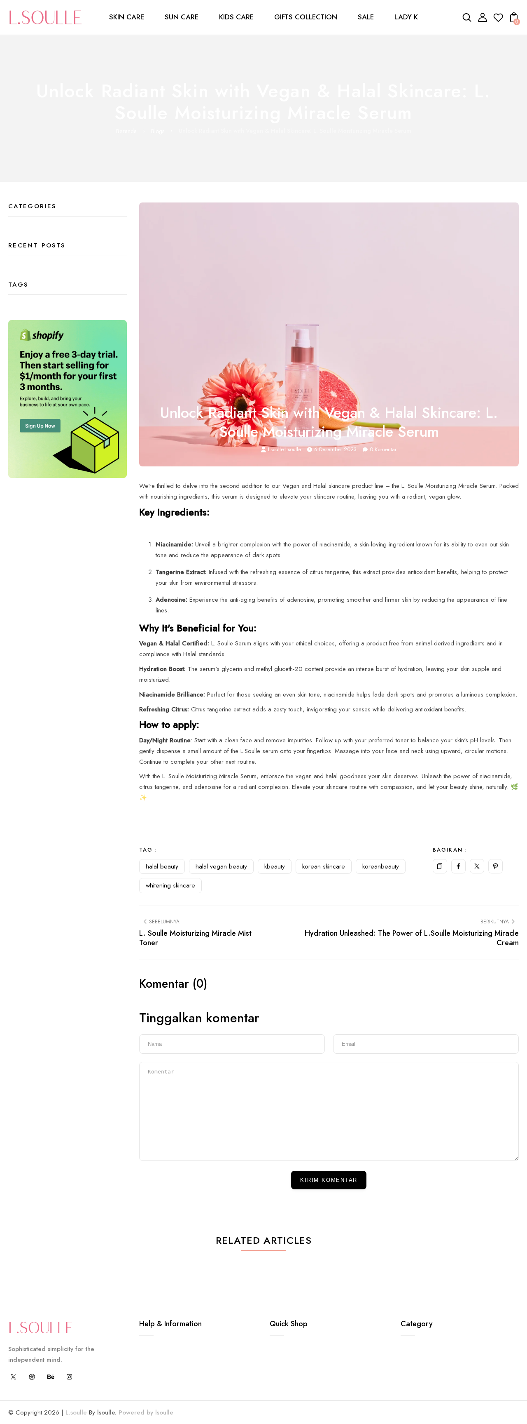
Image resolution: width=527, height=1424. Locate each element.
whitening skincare (170, 885)
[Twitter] (477, 866)
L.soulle (76, 1412)
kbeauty (274, 866)
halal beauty (162, 866)
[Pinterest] (495, 866)
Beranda (126, 131)
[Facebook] (458, 866)
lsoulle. (107, 1412)
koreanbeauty (380, 866)
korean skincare (323, 866)
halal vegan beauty (221, 866)
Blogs (157, 131)
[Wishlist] (498, 20)
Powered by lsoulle (145, 1412)
